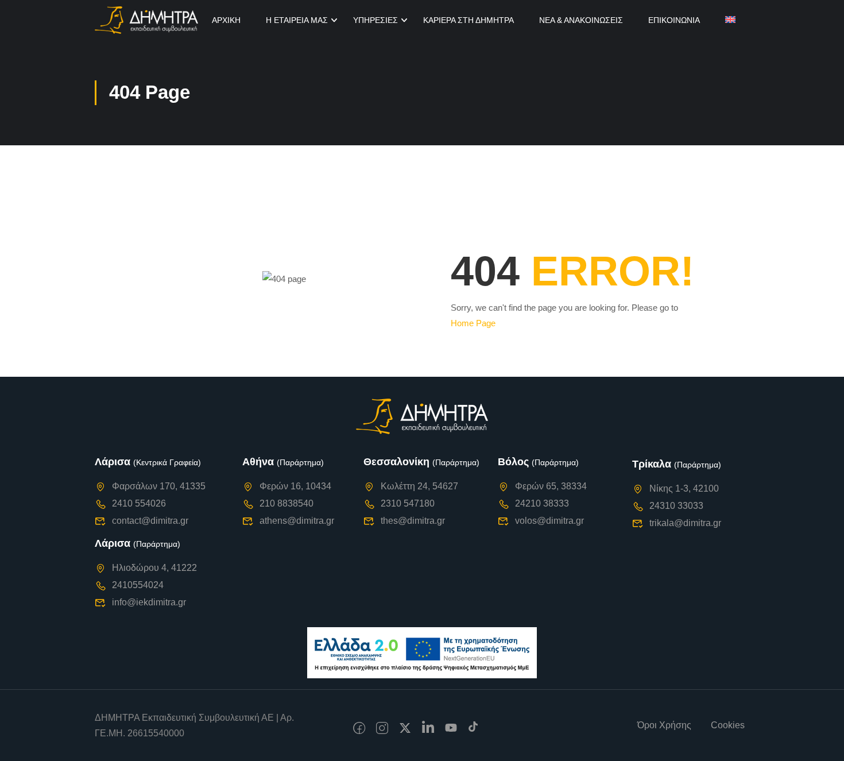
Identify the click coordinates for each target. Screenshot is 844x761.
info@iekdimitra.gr (149, 602)
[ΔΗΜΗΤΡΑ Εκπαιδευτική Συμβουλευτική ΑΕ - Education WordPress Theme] (146, 20)
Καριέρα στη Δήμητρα (468, 20)
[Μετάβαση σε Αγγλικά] (730, 20)
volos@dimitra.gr (549, 521)
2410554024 (138, 585)
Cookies (728, 725)
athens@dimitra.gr (297, 521)
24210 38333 (542, 503)
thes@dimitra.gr (413, 521)
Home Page (473, 323)
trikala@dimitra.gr (685, 523)
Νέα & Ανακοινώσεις (581, 20)
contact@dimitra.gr (150, 521)
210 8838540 (286, 503)
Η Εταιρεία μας (297, 20)
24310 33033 (676, 506)
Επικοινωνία (674, 20)
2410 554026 (139, 503)
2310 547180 (408, 503)
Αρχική (226, 20)
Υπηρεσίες (375, 20)
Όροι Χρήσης (664, 725)
